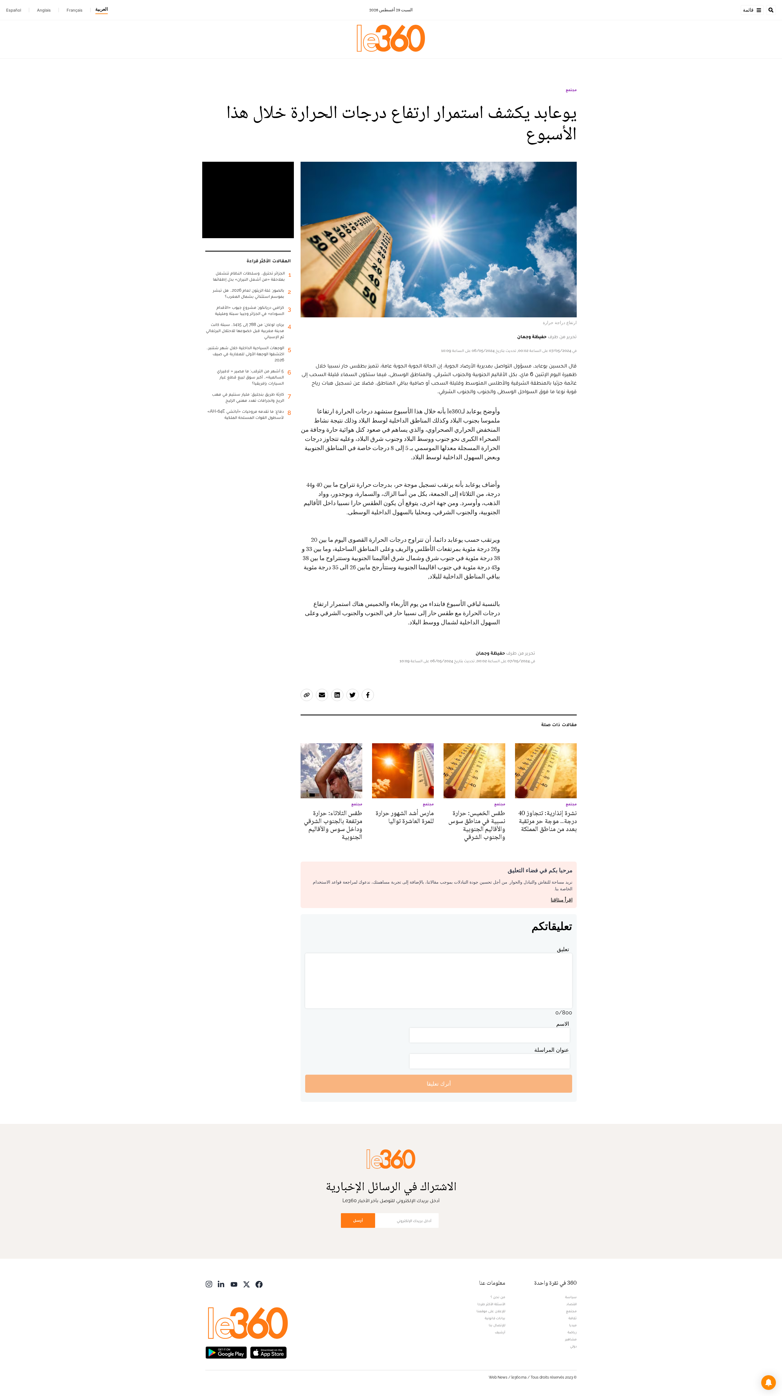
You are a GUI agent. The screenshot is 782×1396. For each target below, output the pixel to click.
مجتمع (571, 90)
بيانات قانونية (495, 1318)
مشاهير (571, 1339)
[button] (768, 1382)
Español (13, 10)
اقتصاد (571, 1304)
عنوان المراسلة (551, 1050)
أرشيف (500, 1332)
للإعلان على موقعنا (491, 1311)
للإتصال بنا (497, 1325)
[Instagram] (209, 1284)
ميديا (573, 1325)
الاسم (562, 1024)
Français (74, 10)
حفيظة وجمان (531, 336)
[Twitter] (246, 1283)
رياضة (572, 1332)
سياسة (571, 1297)
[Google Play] (226, 1351)
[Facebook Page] (259, 1283)
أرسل (358, 1220)
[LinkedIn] (221, 1283)
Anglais (44, 10)
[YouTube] (234, 1283)
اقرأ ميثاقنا (561, 900)
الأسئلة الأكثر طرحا (491, 1304)
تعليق (563, 949)
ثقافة (572, 1318)
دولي (573, 1346)
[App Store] (268, 1351)
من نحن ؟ (498, 1297)
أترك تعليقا (439, 1083)
